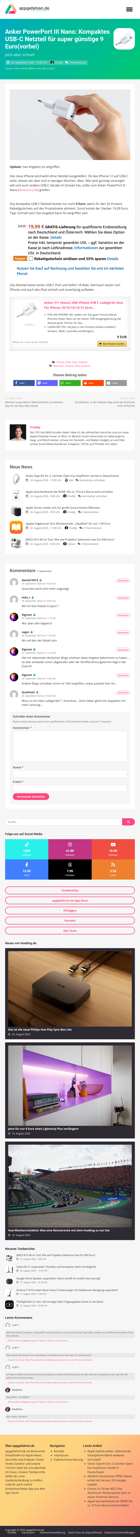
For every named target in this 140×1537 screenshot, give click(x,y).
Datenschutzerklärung (68, 1459)
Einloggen (69, 910)
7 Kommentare (77, 62)
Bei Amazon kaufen (113, 343)
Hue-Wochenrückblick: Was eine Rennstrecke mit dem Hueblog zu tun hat (59, 1230)
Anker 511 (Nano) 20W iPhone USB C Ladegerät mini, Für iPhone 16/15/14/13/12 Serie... (84, 305)
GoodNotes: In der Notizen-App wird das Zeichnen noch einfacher (105, 404)
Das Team (70, 931)
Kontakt (70, 920)
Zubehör (83, 362)
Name (18, 767)
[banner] (27, 9)
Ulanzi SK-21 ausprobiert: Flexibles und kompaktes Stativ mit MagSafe (56, 1266)
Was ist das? (48, 68)
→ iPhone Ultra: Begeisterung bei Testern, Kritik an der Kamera (36, 1340)
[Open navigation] (129, 9)
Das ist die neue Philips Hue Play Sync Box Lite (40, 1029)
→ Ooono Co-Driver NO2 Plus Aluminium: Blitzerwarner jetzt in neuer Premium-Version (48, 1359)
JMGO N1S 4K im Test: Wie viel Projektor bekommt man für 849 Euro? (55, 1255)
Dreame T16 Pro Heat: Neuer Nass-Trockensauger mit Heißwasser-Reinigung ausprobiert (67, 1290)
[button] (24, 383)
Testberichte (70, 890)
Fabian (71, 544)
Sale (74, 362)
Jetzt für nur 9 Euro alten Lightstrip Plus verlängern (43, 1128)
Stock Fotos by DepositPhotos (85, 1532)
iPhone (61, 362)
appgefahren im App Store (70, 900)
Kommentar (22, 728)
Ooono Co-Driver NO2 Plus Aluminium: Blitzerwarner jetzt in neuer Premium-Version (108, 1493)
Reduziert (58, 366)
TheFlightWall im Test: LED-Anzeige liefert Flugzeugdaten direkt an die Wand (59, 1301)
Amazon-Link (28, 190)
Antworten (123, 580)
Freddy (59, 62)
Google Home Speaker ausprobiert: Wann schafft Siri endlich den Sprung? (58, 1278)
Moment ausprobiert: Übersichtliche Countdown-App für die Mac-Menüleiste (34, 404)
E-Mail (18, 782)
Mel (71, 480)
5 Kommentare (90, 544)
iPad (68, 362)
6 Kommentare (90, 512)
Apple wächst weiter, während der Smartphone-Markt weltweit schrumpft (109, 1455)
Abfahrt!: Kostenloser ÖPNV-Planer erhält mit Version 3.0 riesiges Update (109, 1480)
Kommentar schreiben (92, 480)
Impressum (61, 1455)
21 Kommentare (92, 528)
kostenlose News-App (19, 1489)
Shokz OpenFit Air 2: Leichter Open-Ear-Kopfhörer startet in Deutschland (110, 1468)
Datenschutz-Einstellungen (119, 1532)
